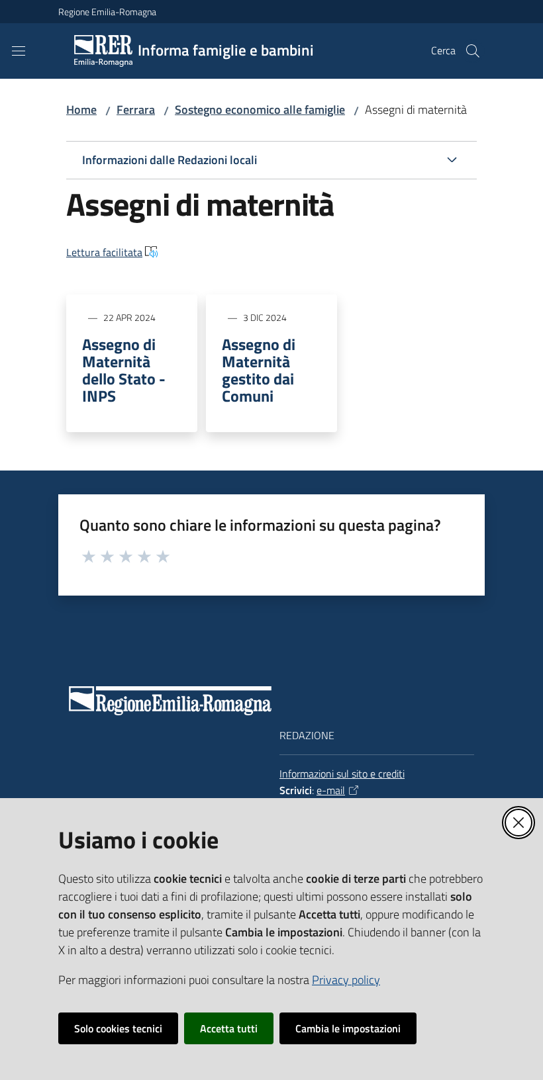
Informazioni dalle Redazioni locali (169, 160)
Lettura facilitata (104, 252)
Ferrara (136, 109)
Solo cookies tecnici (118, 1028)
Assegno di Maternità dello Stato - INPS (124, 370)
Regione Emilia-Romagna (107, 12)
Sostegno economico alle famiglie (260, 109)
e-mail (331, 790)
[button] (473, 51)
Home (81, 109)
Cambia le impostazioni (348, 1028)
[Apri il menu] (18, 51)
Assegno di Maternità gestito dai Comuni (258, 370)
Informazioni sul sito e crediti (342, 774)
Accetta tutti (229, 1028)
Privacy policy (346, 980)
